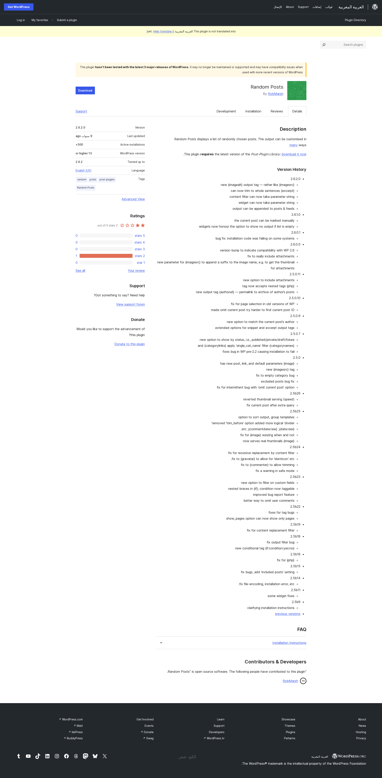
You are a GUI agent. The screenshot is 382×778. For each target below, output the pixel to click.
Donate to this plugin (129, 344)
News (362, 725)
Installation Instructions (289, 643)
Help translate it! (160, 31)
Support (81, 111)
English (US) (84, 170)
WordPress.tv (213, 738)
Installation (253, 111)
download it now (294, 154)
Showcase (288, 719)
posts (93, 179)
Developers (216, 732)
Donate (147, 732)
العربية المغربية (319, 756)
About (362, 719)
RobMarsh (275, 94)
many (294, 145)
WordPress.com (71, 719)
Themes (290, 725)
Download (85, 90)
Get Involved (145, 719)
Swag (148, 738)
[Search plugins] (324, 45)
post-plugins (107, 179)
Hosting (361, 732)
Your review (136, 271)
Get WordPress (19, 7)
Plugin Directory (355, 20)
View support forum (130, 304)
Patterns (289, 738)
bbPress (75, 732)
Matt (78, 725)
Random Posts (85, 187)
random (81, 179)
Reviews (277, 111)
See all (80, 271)
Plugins (290, 732)
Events (149, 725)
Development (226, 111)
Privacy (361, 738)
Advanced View (133, 199)
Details (297, 111)
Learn (220, 719)
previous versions (287, 614)
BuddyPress (73, 738)
